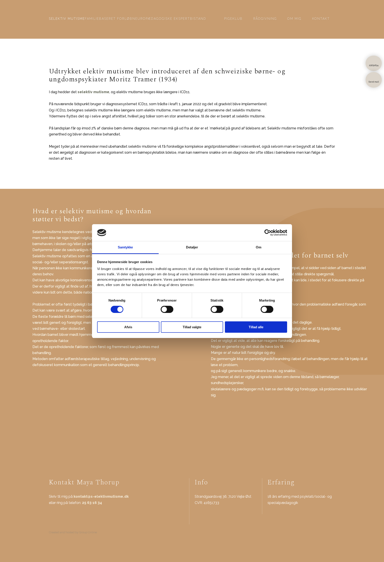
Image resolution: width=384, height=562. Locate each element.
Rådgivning (265, 18)
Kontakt (321, 18)
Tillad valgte (192, 327)
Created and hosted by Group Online (73, 532)
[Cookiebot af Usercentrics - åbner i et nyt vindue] (267, 232)
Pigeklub (233, 18)
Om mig (294, 18)
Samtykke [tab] (125, 247)
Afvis (128, 327)
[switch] (167, 309)
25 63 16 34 (92, 503)
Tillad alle (256, 327)
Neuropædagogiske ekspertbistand (169, 18)
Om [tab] (258, 247)
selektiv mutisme (93, 92)
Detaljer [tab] (192, 247)
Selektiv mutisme (67, 18)
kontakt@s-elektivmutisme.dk (101, 496)
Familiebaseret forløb (108, 18)
